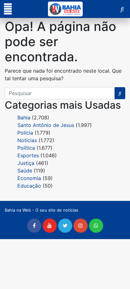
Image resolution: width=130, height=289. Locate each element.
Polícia (25, 132)
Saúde (24, 170)
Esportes (28, 155)
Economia (29, 178)
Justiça (25, 163)
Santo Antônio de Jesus (45, 125)
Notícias (27, 140)
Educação (29, 186)
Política (26, 148)
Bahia (23, 117)
